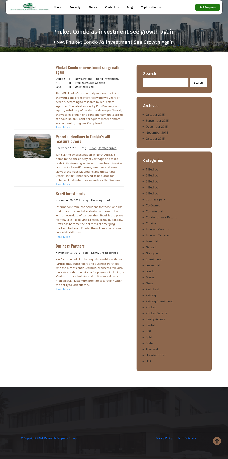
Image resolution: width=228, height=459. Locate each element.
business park (155, 199)
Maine (150, 277)
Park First (152, 289)
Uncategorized (84, 87)
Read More (63, 127)
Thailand (152, 349)
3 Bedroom (153, 181)
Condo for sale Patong (161, 217)
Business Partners (70, 246)
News (78, 79)
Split (149, 337)
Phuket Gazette (95, 83)
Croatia (151, 223)
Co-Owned (153, 205)
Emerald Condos (157, 229)
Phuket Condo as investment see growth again (87, 69)
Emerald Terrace (157, 235)
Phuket (79, 83)
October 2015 (155, 139)
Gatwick (151, 247)
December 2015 (157, 127)
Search (149, 74)
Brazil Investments (70, 193)
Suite (149, 343)
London (151, 271)
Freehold (152, 241)
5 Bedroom (153, 193)
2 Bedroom (153, 175)
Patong (87, 79)
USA (149, 361)
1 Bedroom (153, 169)
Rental (150, 325)
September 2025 (157, 121)
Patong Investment (106, 79)
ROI (148, 331)
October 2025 (155, 115)
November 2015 (157, 133)
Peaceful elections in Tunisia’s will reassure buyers (83, 139)
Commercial (154, 211)
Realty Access (155, 319)
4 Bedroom (153, 187)
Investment (154, 259)
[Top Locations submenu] (160, 7)
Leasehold (153, 265)
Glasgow (152, 253)
